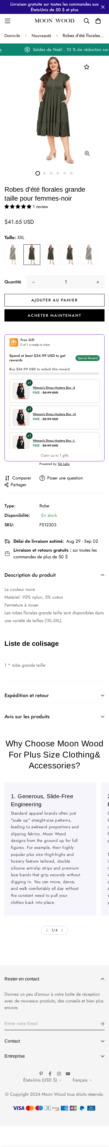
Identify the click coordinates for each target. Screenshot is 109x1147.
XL (12, 254)
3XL (50, 254)
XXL (31, 254)
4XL (69, 254)
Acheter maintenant (54, 315)
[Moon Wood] (54, 21)
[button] (18, 206)
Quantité (12, 282)
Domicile (12, 36)
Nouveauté (41, 36)
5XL (88, 254)
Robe (44, 506)
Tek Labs (64, 463)
